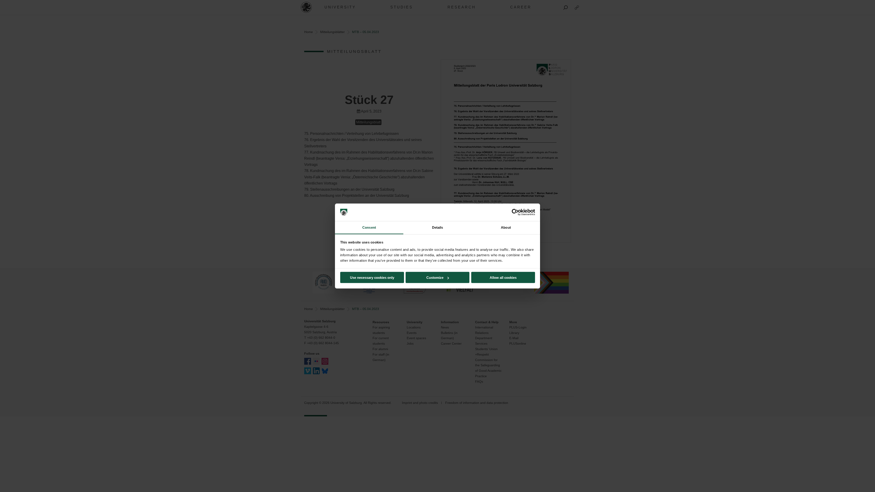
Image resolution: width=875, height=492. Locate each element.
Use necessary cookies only (372, 277)
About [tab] (506, 227)
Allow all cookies (503, 277)
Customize (434, 277)
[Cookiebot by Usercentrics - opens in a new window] (515, 212)
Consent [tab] (369, 227)
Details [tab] (437, 227)
